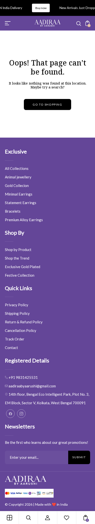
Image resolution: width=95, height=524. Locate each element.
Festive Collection (19, 275)
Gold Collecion (17, 185)
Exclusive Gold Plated (22, 266)
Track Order (14, 339)
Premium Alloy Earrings (24, 220)
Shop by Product (18, 249)
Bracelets (12, 211)
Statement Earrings (20, 202)
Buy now (39, 8)
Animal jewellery (18, 177)
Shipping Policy (17, 313)
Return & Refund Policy (24, 322)
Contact (11, 347)
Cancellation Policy (20, 330)
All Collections (16, 168)
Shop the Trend (17, 258)
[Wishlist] (66, 517)
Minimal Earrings (18, 194)
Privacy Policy (16, 305)
